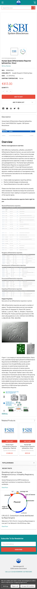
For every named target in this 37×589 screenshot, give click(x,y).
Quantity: (5, 87)
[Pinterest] (18, 108)
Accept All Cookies (28, 586)
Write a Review (6, 66)
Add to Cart (9, 441)
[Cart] (35, 2)
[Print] (10, 108)
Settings (5, 586)
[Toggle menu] (2, 2)
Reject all (15, 586)
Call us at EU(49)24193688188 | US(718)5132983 (18, 571)
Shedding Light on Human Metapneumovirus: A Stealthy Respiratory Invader (18, 474)
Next (34, 420)
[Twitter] (14, 108)
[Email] (7, 108)
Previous (32, 420)
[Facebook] (3, 108)
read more (5, 487)
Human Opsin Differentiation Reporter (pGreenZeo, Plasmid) (9, 446)
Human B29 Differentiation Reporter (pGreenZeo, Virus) (27, 446)
